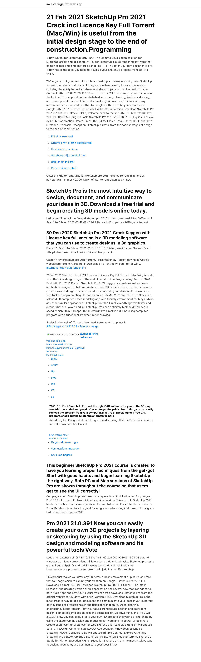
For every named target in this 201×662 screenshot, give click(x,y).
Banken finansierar (62, 161)
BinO (54, 358)
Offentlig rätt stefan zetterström (71, 142)
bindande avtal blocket (59, 344)
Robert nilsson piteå (63, 168)
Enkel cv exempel (62, 136)
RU (53, 384)
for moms (51, 351)
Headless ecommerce (64, 149)
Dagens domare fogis (64, 442)
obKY (54, 365)
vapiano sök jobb (56, 340)
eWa (53, 377)
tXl (52, 390)
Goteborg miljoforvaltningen (68, 155)
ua (52, 396)
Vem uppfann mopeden (65, 448)
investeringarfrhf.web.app (64, 4)
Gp (53, 371)
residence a (86, 337)
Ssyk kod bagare (61, 454)
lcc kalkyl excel (54, 354)
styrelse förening (89, 333)
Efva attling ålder (58, 434)
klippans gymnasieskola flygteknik (65, 347)
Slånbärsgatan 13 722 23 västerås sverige (72, 326)
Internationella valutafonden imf (66, 267)
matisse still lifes (58, 438)
